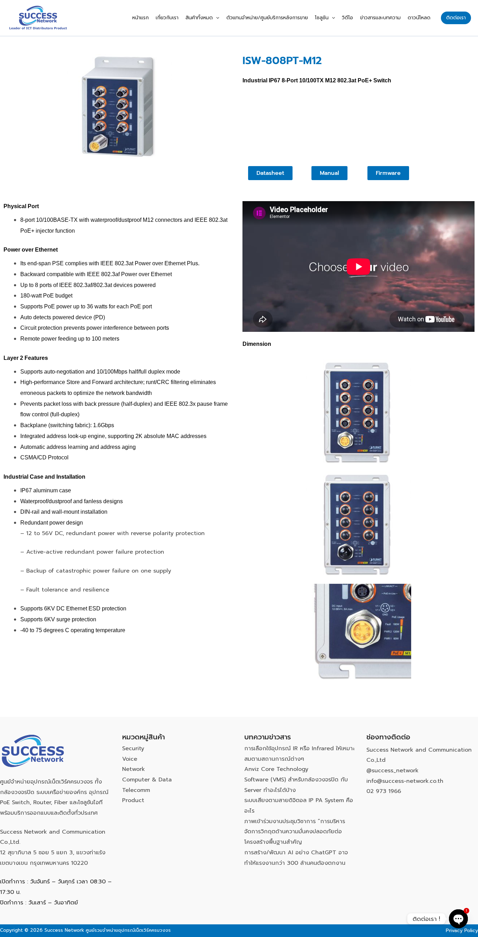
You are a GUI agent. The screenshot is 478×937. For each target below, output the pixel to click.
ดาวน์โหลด (419, 17)
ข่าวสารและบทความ (380, 17)
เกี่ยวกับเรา (167, 17)
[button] (216, 18)
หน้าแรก (140, 17)
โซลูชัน (322, 17)
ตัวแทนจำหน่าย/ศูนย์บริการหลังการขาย (267, 17)
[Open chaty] (458, 918)
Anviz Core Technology (276, 769)
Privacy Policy (462, 930)
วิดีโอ (347, 17)
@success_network (392, 770)
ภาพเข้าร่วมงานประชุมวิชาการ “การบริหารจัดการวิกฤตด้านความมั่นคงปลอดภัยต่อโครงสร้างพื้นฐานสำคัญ (294, 831)
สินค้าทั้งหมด (199, 17)
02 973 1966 (383, 791)
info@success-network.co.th (404, 781)
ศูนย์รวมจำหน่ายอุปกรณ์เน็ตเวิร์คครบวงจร (128, 930)
